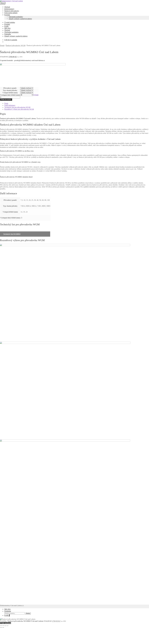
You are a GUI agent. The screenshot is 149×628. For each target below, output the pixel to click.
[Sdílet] (5, 625)
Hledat (28, 613)
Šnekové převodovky (11, 11)
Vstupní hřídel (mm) (10, 93)
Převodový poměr (10, 88)
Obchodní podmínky (16, 17)
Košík (6, 26)
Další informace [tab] (9, 105)
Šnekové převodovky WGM (15, 45)
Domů (2, 45)
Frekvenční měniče (10, 13)
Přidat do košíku (6, 99)
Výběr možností (5, 623)
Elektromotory (9, 9)
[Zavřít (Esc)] (7, 625)
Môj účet (7, 28)
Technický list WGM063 (11, 234)
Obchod (7, 7)
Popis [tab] (6, 103)
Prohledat (7, 611)
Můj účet (7, 609)
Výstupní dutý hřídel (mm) (10, 95)
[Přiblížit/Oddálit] (1, 625)
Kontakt (7, 15)
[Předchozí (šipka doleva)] (1, 627)
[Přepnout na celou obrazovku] (3, 625)
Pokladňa (7, 34)
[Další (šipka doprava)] (3, 627)
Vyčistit (35, 95)
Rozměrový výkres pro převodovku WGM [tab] (19, 109)
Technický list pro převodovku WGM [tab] (17, 107)
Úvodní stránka (9, 22)
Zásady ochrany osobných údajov (20, 19)
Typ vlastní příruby (10, 90)
